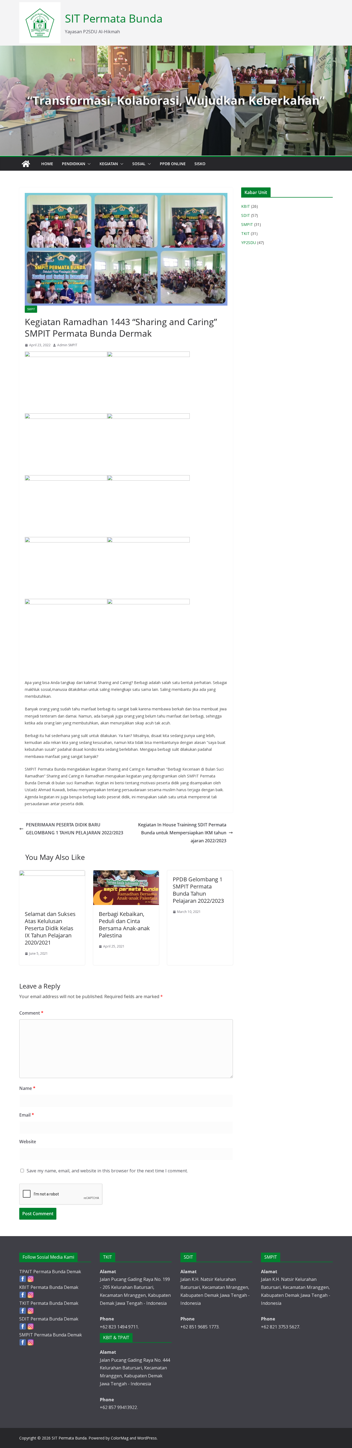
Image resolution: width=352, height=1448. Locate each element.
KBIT (245, 206)
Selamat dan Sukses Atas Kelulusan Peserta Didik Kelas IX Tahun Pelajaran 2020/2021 (50, 928)
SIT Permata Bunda (114, 18)
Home (47, 163)
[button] (88, 164)
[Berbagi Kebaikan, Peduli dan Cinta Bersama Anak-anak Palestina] (126, 874)
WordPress (147, 1438)
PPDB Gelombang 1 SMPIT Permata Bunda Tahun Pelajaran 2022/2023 (198, 890)
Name (27, 1088)
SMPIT (31, 309)
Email (26, 1115)
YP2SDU (248, 242)
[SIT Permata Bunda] (25, 163)
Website (27, 1142)
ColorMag (119, 1438)
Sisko (199, 163)
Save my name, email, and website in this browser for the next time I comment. (107, 1171)
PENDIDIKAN (73, 163)
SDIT (245, 215)
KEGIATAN (109, 163)
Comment (31, 1013)
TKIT (245, 233)
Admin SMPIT (67, 345)
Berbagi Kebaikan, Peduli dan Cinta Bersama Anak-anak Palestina (124, 924)
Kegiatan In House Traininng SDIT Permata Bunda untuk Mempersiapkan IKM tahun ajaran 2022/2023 (182, 833)
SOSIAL (138, 163)
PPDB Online (173, 163)
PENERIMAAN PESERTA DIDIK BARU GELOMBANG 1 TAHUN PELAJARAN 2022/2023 (74, 829)
